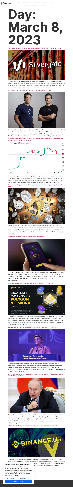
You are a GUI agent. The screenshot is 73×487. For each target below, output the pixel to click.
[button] (69, 483)
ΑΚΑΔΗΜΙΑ (26, 4)
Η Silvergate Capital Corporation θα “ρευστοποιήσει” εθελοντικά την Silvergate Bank (34, 48)
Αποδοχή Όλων (18, 481)
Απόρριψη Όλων (24, 478)
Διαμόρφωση (11, 478)
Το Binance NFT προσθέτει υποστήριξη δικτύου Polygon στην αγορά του (30, 283)
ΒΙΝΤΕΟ (51, 2)
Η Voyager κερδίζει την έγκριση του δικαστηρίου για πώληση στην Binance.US (32, 425)
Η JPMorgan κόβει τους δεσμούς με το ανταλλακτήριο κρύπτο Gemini (30, 90)
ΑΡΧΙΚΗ (18, 2)
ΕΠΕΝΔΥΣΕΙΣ (36, 2)
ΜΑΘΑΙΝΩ (45, 2)
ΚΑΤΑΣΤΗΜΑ (34, 4)
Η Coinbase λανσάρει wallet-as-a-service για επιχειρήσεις (26, 236)
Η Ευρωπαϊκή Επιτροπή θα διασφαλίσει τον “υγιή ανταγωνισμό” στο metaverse (32, 327)
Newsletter (43, 4)
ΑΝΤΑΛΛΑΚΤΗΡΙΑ (27, 2)
